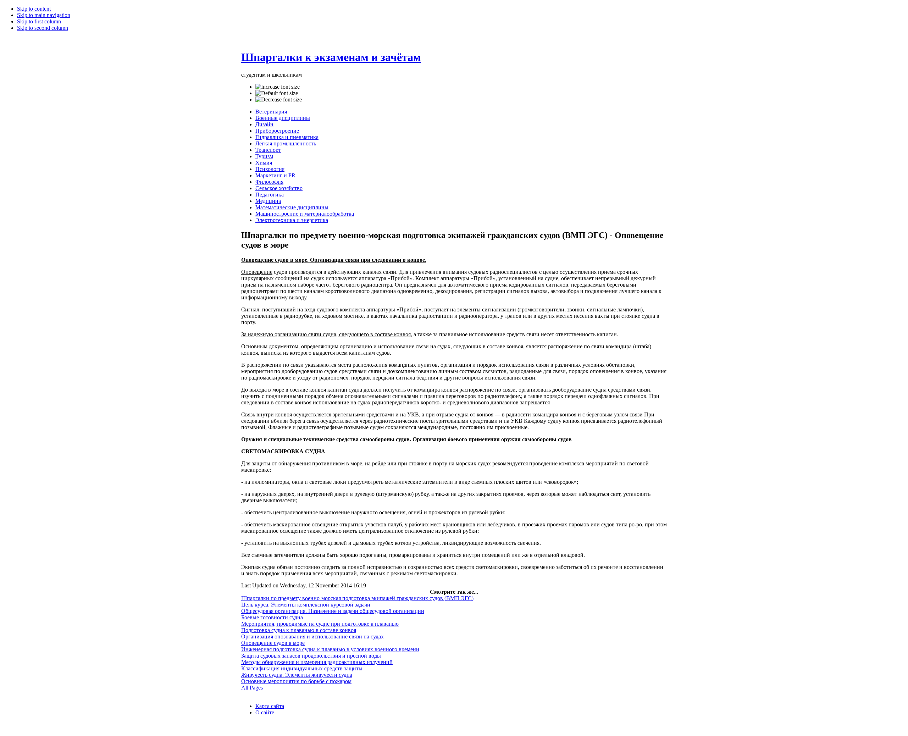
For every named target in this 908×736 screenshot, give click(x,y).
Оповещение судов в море (273, 643)
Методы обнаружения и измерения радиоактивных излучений (317, 662)
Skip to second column (42, 28)
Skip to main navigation (43, 15)
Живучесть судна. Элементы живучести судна (296, 675)
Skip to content (34, 9)
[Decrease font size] (278, 99)
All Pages (252, 688)
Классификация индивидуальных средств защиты (301, 668)
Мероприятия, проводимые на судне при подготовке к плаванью (320, 624)
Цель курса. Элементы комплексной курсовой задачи (305, 605)
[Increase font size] (277, 87)
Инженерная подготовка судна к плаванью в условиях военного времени (330, 649)
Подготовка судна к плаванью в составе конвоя (298, 630)
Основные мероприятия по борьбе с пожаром (296, 681)
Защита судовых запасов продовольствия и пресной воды (311, 656)
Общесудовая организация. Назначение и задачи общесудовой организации (332, 611)
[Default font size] (276, 93)
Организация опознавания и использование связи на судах (312, 636)
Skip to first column (39, 21)
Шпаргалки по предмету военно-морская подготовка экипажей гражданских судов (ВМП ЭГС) (357, 598)
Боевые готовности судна (272, 617)
